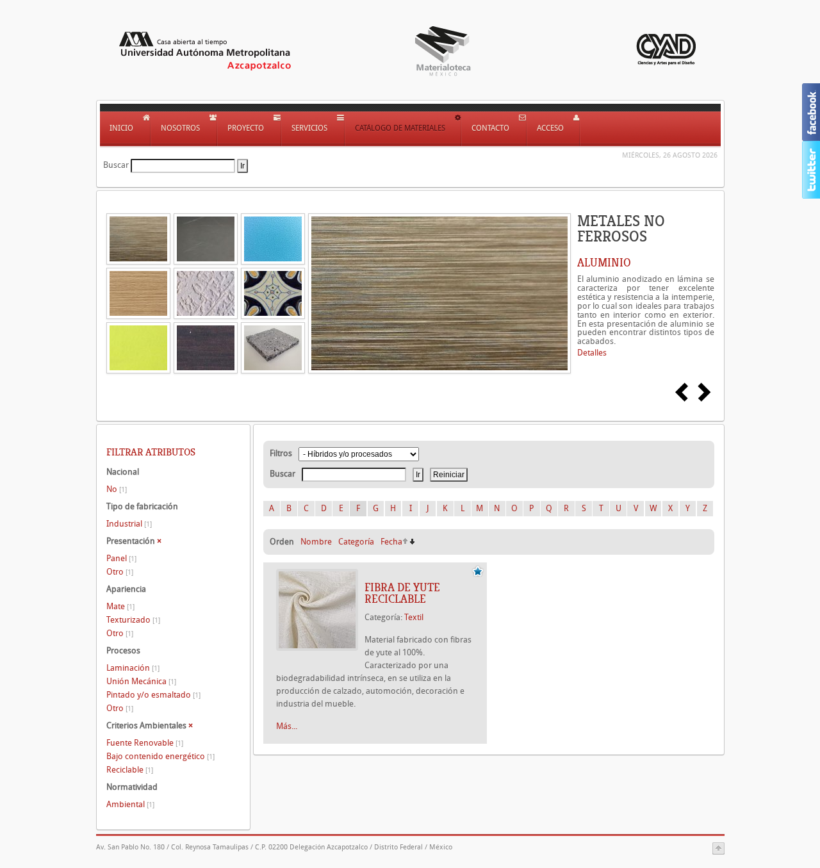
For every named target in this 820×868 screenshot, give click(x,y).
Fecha (391, 541)
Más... (286, 726)
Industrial (129, 523)
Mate (120, 606)
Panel (121, 558)
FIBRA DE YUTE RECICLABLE (402, 593)
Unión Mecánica (141, 681)
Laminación (133, 668)
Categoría (356, 541)
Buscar (116, 165)
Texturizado (133, 620)
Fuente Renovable (144, 743)
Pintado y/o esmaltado (153, 695)
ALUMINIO (604, 263)
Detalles (592, 352)
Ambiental (130, 804)
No (116, 489)
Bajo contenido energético (160, 756)
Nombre (316, 541)
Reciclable (129, 769)
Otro (119, 572)
